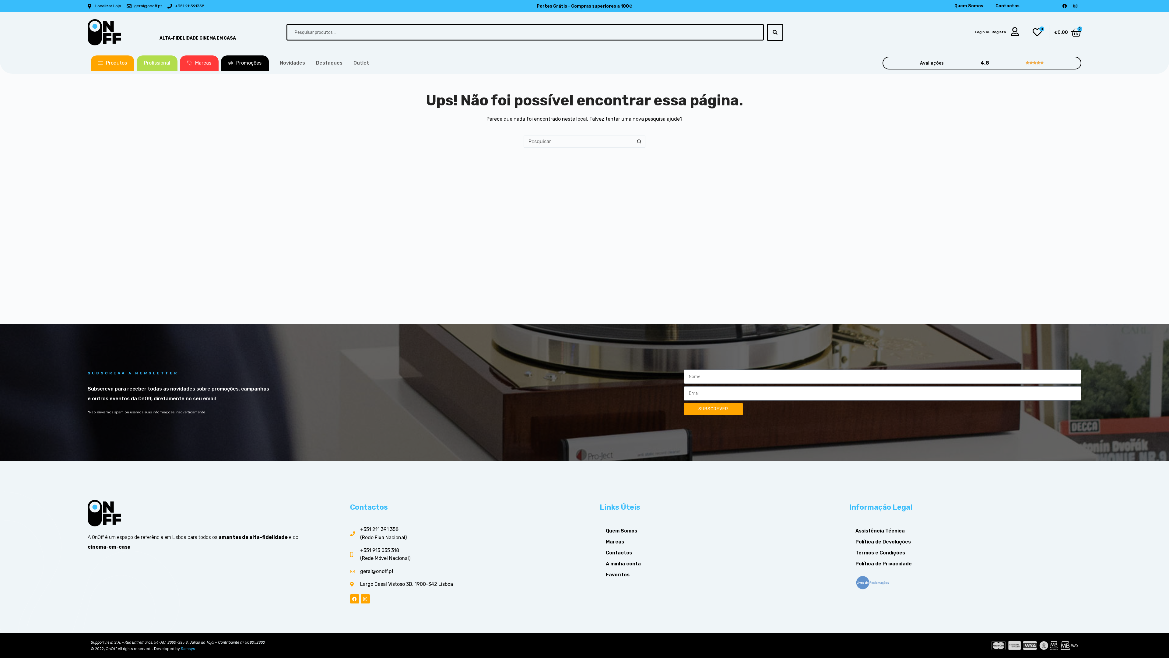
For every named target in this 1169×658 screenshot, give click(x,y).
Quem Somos (968, 6)
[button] (112, 63)
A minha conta (623, 564)
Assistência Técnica (880, 531)
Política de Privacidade (883, 564)
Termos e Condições (880, 553)
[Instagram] (1075, 6)
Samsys (188, 648)
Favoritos (618, 575)
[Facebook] (1064, 6)
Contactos (1007, 6)
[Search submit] (775, 32)
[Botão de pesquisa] (639, 142)
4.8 (985, 63)
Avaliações (932, 63)
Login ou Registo (990, 32)
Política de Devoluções (883, 542)
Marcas (615, 542)
